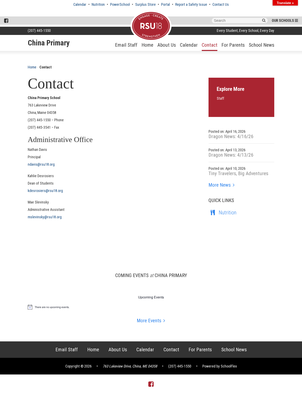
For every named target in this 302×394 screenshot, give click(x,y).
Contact (209, 45)
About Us (166, 45)
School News (261, 45)
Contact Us (220, 4)
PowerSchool (120, 4)
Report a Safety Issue (191, 4)
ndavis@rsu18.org (41, 164)
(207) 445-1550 (39, 30)
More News (220, 185)
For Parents (233, 45)
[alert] (151, 307)
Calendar (79, 4)
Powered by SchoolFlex (219, 366)
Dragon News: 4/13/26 (231, 155)
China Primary (49, 43)
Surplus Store (145, 4)
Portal (165, 4)
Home (147, 45)
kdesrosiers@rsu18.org (45, 190)
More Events (149, 321)
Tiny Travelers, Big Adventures (238, 173)
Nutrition (98, 4)
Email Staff (126, 45)
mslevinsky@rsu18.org (45, 217)
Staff (220, 98)
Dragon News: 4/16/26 (231, 136)
